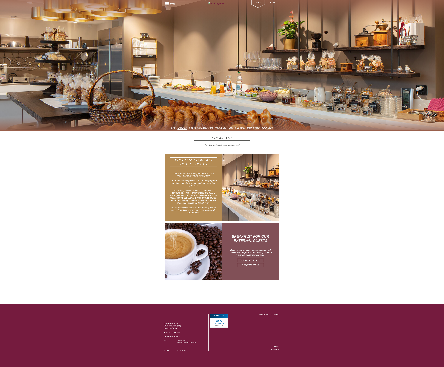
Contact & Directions (269, 314)
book (258, 3)
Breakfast (182, 128)
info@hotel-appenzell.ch (172, 336)
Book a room (253, 128)
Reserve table (250, 265)
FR (278, 3)
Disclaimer (275, 350)
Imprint (276, 346)
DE (271, 3)
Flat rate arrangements (201, 128)
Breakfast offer (250, 260)
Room (173, 128)
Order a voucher (236, 128)
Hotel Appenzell (219, 325)
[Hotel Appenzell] (222, 3)
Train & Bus (221, 128)
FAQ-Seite (267, 128)
